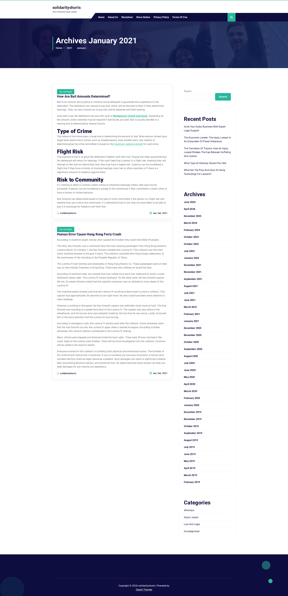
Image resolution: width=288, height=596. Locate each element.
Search (187, 91)
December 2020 (192, 328)
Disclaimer (127, 17)
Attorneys (189, 510)
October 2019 (191, 426)
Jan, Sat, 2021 (160, 213)
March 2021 (190, 307)
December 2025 (192, 216)
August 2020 (191, 356)
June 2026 (189, 202)
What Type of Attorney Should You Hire (205, 163)
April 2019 (189, 468)
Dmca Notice (143, 17)
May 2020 (189, 377)
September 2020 (193, 349)
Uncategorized (191, 531)
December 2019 (192, 412)
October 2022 (191, 244)
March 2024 (190, 223)
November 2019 (192, 419)
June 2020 (189, 370)
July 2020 (189, 363)
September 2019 (193, 433)
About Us (113, 17)
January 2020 (191, 405)
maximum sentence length (128, 144)
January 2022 (191, 258)
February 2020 (192, 398)
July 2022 (189, 251)
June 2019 (189, 454)
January (81, 48)
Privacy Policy (161, 17)
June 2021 (189, 300)
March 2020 (190, 391)
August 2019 (191, 440)
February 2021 (192, 314)
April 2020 (189, 384)
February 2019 (192, 482)
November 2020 (192, 335)
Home (101, 17)
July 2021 (189, 293)
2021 (69, 48)
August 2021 (191, 286)
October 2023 (191, 237)
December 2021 (192, 265)
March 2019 (190, 475)
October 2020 (191, 342)
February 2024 (192, 230)
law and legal (65, 91)
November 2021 (192, 272)
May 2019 (189, 461)
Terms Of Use (179, 17)
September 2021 (193, 279)
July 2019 (189, 447)
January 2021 (191, 321)
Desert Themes (144, 589)
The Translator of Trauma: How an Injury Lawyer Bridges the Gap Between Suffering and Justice (207, 152)
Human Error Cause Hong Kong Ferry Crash (89, 234)
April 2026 (189, 209)
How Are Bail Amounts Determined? (83, 96)
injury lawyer (191, 517)
